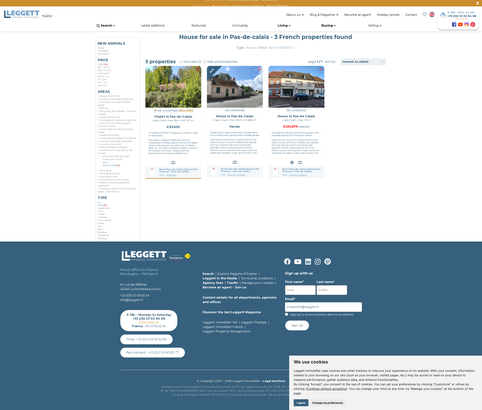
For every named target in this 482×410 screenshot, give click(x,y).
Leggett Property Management (226, 331)
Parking (102, 238)
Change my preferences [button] (327, 402)
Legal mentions (274, 381)
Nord (105, 162)
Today (101, 47)
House (102, 205)
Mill (99, 226)
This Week (103, 50)
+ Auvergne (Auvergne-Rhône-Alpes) (114, 103)
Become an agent (357, 15)
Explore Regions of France (237, 274)
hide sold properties (222, 61)
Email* (290, 299)
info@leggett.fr (131, 300)
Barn (100, 229)
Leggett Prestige (254, 322)
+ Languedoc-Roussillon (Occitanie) (117, 138)
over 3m (102, 85)
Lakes (101, 223)
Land (100, 211)
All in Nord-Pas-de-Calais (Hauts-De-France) (115, 158)
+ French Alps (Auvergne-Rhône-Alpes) (115, 130)
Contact (411, 15)
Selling (373, 25)
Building (102, 232)
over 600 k (104, 73)
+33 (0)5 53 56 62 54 (134, 295)
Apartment (104, 208)
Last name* (326, 282)
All (99, 202)
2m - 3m (102, 82)
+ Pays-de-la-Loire (107, 176)
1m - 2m (102, 79)
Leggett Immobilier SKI (220, 322)
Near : (168, 175)
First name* (294, 282)
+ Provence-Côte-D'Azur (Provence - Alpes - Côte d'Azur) (117, 190)
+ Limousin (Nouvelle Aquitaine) (115, 141)
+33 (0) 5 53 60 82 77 (163, 352)
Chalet (101, 214)
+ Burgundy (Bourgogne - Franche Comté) (117, 112)
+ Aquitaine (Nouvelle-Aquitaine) (115, 99)
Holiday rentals (388, 15)
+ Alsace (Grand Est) (108, 95)
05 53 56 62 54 (155, 326)
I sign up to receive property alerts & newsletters (321, 314)
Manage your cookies (258, 283)
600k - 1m (103, 76)
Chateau (102, 217)
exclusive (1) (192, 61)
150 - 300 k (104, 67)
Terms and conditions (257, 278)
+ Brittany (103, 108)
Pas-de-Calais (111, 165)
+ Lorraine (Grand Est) (110, 144)
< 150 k (103, 64)
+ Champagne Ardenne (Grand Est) (117, 120)
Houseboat (103, 235)
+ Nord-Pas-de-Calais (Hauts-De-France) (115, 152)
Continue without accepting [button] (326, 389)
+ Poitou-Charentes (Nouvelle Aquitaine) (114, 184)
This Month (104, 53)
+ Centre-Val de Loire (109, 117)
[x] (106, 64)
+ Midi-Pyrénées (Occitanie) (112, 147)
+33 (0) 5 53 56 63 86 (152, 339)
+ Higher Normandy (108, 135)
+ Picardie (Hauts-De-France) (113, 179)
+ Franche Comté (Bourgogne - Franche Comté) (115, 124)
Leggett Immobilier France (223, 327)
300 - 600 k (104, 70)
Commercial (104, 220)
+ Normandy (104, 170)
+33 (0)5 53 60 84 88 (461, 16)
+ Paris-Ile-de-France (109, 173)
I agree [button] (301, 402)
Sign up (297, 325)
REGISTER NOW (278, 6)
